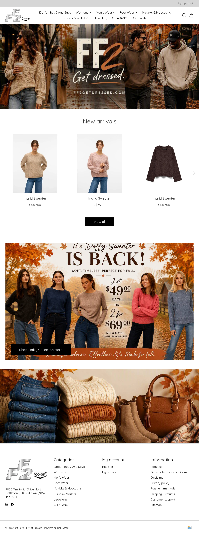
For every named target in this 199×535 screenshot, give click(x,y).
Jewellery (100, 18)
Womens (60, 472)
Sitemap (156, 505)
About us (156, 467)
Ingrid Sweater (35, 198)
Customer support (163, 499)
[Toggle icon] (184, 15)
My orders (109, 472)
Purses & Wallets (65, 494)
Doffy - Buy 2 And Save (55, 12)
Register (107, 467)
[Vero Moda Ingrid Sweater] (35, 163)
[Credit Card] (189, 528)
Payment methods (163, 488)
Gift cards (139, 18)
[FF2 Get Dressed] (18, 15)
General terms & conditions (169, 472)
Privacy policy (160, 483)
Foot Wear (61, 483)
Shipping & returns (163, 494)
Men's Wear (61, 477)
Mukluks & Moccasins (156, 12)
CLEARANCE (120, 18)
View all (100, 221)
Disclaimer (158, 477)
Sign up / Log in (186, 3)
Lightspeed (63, 527)
